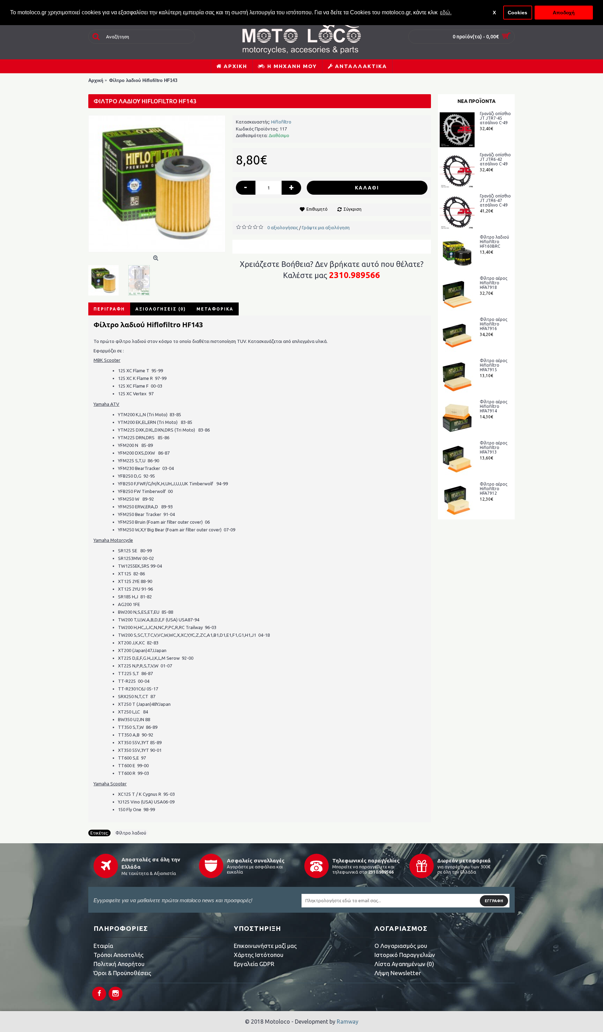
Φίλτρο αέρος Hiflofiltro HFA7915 (493, 365)
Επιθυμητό (317, 209)
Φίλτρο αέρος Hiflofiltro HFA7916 (493, 324)
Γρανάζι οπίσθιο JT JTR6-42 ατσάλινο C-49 (495, 159)
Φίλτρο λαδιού (131, 832)
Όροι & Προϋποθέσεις (122, 973)
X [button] (494, 12)
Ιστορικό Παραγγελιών (404, 954)
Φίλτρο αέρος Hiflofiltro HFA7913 (493, 447)
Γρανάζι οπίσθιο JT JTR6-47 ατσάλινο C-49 (495, 200)
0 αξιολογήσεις (282, 227)
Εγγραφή (494, 901)
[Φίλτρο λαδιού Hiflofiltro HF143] (156, 183)
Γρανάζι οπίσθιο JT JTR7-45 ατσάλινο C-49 (495, 118)
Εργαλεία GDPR (254, 963)
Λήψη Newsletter (397, 973)
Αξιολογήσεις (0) (160, 309)
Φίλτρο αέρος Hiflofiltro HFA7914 (493, 406)
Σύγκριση (352, 209)
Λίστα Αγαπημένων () (404, 963)
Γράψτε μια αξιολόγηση (326, 227)
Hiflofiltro (281, 121)
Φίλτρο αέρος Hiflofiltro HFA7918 (493, 283)
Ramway (347, 1021)
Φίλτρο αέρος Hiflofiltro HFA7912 (493, 488)
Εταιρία (103, 945)
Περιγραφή (109, 309)
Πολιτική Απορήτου (119, 963)
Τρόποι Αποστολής (118, 954)
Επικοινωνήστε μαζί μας (265, 945)
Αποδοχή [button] (564, 12)
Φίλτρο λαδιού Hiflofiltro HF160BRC (494, 241)
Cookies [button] (517, 12)
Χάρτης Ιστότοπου (258, 954)
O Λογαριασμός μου (400, 945)
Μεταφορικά (214, 309)
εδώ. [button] (446, 12)
